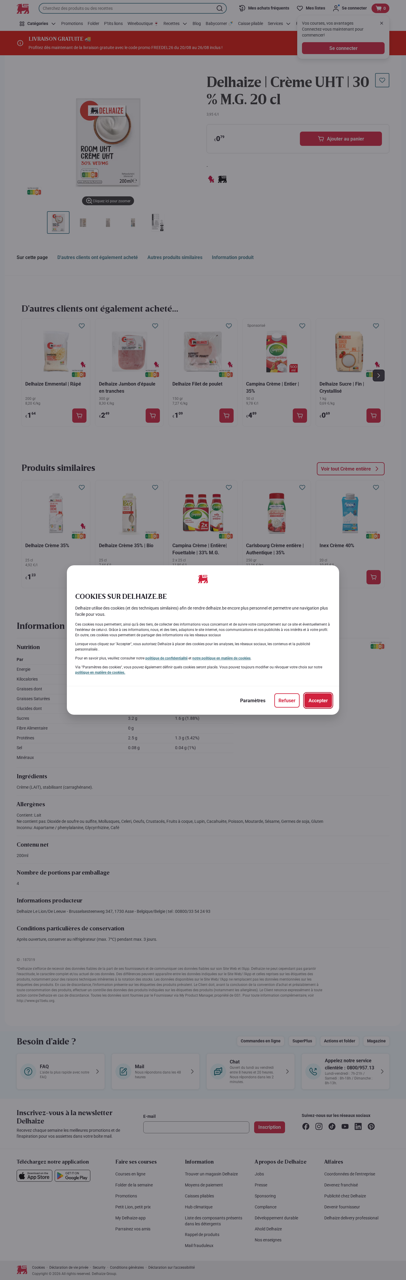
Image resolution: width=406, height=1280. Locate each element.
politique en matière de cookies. (100, 672)
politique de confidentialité (166, 658)
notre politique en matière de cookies (221, 658)
